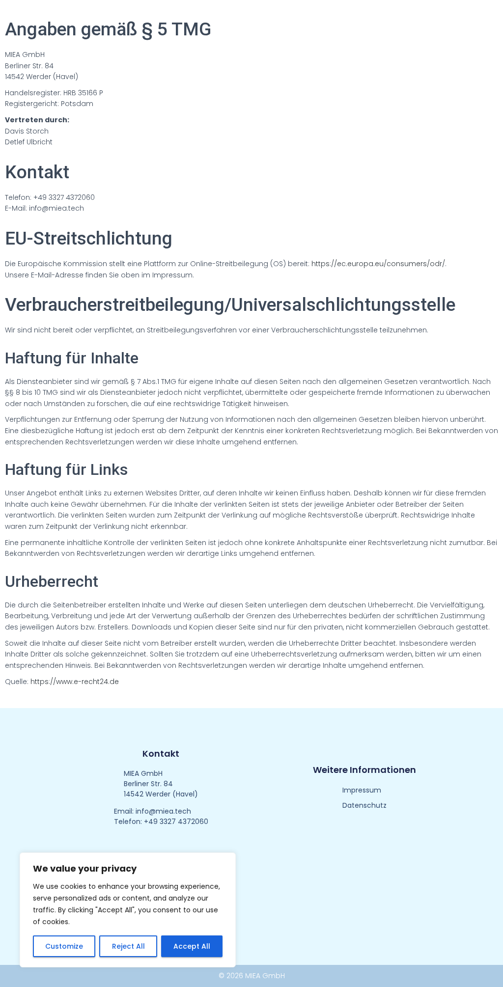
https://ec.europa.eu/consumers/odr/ (378, 264)
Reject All (128, 946)
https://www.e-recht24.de (74, 681)
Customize (64, 946)
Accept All (191, 946)
